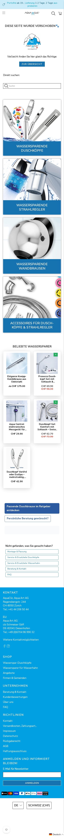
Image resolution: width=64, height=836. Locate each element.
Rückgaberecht (11, 741)
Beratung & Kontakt (16, 568)
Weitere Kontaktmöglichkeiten (21, 639)
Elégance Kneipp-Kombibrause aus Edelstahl (16, 379)
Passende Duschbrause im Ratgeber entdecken (28, 508)
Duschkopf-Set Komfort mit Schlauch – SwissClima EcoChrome (47, 427)
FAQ (9, 574)
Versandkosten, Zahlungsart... (20, 726)
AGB (5, 746)
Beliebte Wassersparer (32, 346)
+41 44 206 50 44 (18, 609)
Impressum (9, 731)
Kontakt (8, 721)
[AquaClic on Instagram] (8, 647)
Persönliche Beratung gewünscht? (28, 518)
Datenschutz (10, 736)
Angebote (9, 673)
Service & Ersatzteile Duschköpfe (23, 557)
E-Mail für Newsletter (15, 769)
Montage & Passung (16, 551)
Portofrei (11, 2)
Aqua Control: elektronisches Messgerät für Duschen (17, 427)
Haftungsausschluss (14, 751)
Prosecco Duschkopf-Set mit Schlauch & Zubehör (47, 379)
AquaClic (36, 813)
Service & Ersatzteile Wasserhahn (23, 563)
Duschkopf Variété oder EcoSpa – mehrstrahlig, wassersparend (17, 474)
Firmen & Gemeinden (14, 678)
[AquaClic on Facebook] (4, 647)
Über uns (8, 702)
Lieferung (30, 2)
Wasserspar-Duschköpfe (17, 663)
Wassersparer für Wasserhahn (20, 668)
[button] (56, 834)
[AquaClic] (32, 13)
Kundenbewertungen (15, 697)
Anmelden (32, 783)
